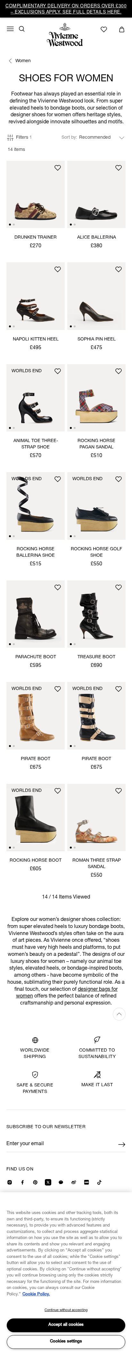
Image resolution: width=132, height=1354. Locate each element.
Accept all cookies (66, 1325)
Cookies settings (66, 1342)
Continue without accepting (66, 1310)
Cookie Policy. (36, 1294)
